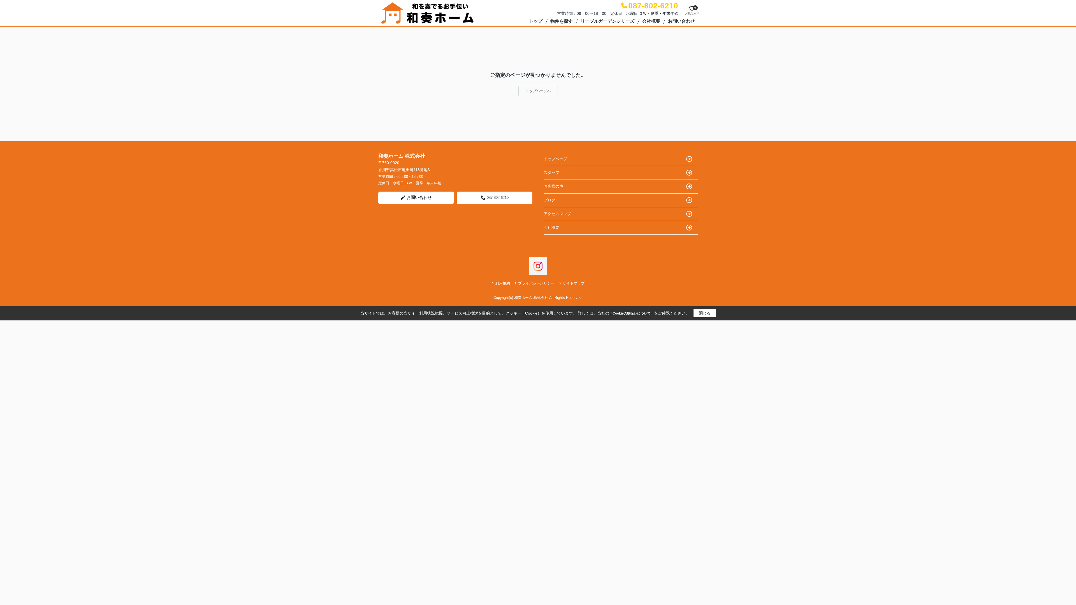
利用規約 (502, 283)
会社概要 (651, 21)
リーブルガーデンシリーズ (607, 21)
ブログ (549, 200)
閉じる (705, 313)
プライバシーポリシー (536, 283)
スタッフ (551, 172)
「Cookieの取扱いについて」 (631, 313)
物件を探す (561, 21)
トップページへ (538, 91)
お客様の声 (553, 186)
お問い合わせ (681, 21)
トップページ (555, 159)
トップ (535, 21)
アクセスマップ (557, 213)
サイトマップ (574, 283)
